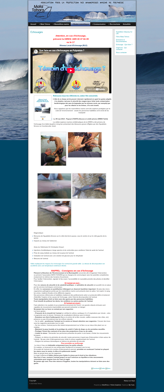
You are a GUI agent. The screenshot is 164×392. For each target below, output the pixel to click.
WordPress (105, 385)
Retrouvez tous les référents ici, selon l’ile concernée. (75, 96)
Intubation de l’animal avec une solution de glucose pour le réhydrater (58, 256)
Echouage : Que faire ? (124, 44)
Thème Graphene (115, 385)
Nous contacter (121, 52)
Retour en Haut (129, 381)
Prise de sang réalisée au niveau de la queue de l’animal (54, 253)
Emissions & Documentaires (121, 40)
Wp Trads (131, 385)
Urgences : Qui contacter (121, 48)
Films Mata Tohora (122, 37)
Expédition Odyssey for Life (124, 32)
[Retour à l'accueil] (82, 11)
